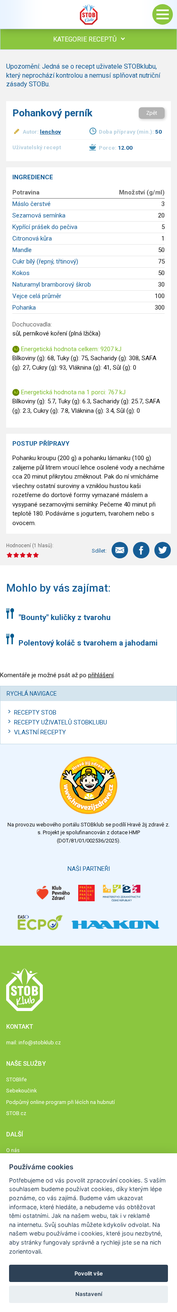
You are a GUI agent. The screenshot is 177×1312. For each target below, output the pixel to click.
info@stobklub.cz (40, 1042)
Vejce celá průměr (36, 296)
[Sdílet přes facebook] (141, 550)
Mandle (22, 250)
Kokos (21, 273)
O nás (13, 1150)
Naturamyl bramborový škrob (51, 284)
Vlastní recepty (40, 732)
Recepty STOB (35, 712)
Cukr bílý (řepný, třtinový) (45, 261)
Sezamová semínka (38, 215)
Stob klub (88, 14)
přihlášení (101, 675)
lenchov (50, 131)
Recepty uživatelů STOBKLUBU (60, 722)
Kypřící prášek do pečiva (44, 227)
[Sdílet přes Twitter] (162, 550)
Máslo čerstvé (31, 204)
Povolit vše (89, 1273)
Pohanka (24, 307)
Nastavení (88, 1294)
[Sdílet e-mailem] (120, 550)
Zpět (151, 113)
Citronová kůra (32, 238)
